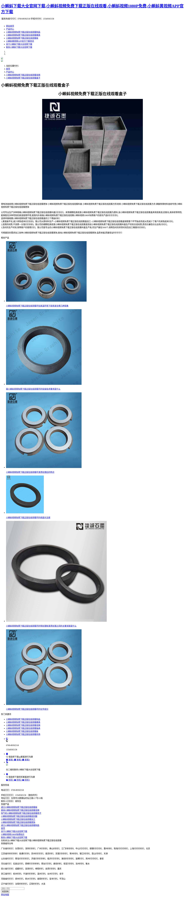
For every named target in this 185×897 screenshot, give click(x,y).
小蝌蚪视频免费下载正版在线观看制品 (23, 32)
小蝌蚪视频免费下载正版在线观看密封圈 (19, 816)
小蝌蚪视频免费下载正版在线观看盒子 (23, 78)
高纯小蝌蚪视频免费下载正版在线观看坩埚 (20, 810)
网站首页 (10, 26)
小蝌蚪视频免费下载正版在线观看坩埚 (23, 75)
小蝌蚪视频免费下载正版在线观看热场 (23, 734)
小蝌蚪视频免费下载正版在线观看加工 (18, 819)
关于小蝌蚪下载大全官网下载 (19, 44)
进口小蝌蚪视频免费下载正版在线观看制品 (20, 825)
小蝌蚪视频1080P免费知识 (12, 834)
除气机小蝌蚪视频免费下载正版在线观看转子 (21, 813)
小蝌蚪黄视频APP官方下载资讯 (20, 41)
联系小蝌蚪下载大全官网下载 (19, 47)
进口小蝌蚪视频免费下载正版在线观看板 (19, 807)
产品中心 (10, 29)
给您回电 (5, 891)
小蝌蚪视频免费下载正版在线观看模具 (23, 35)
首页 (8, 69)
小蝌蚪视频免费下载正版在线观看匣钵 (18, 822)
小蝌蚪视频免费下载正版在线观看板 (22, 38)
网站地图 (5, 895)
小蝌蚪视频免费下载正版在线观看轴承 (23, 728)
